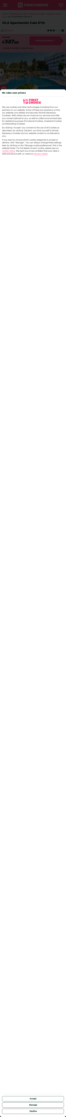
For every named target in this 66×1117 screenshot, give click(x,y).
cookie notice (8, 151)
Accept (33, 1099)
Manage (33, 1105)
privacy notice (40, 154)
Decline (33, 1111)
